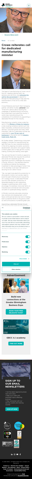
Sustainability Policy (20, 470)
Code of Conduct (8, 469)
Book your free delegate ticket (16, 312)
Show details (23, 258)
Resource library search (11, 35)
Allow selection (16, 269)
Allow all (16, 264)
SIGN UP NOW (12, 409)
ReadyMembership (23, 475)
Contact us (6, 465)
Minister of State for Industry (19, 124)
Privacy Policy (25, 467)
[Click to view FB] (20, 454)
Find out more (16, 343)
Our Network (11, 467)
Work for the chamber (17, 465)
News (3, 40)
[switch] (27, 241)
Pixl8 (23, 474)
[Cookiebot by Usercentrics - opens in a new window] (23, 208)
